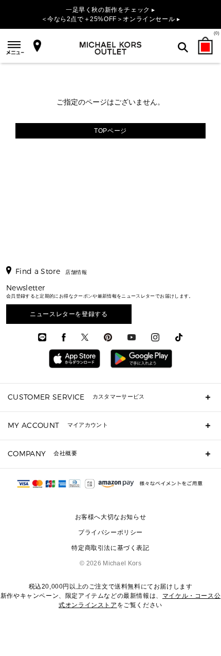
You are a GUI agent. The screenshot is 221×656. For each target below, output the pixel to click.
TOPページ (110, 130)
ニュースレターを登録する (68, 314)
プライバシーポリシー (110, 532)
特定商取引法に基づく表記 (110, 547)
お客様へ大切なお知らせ (110, 517)
